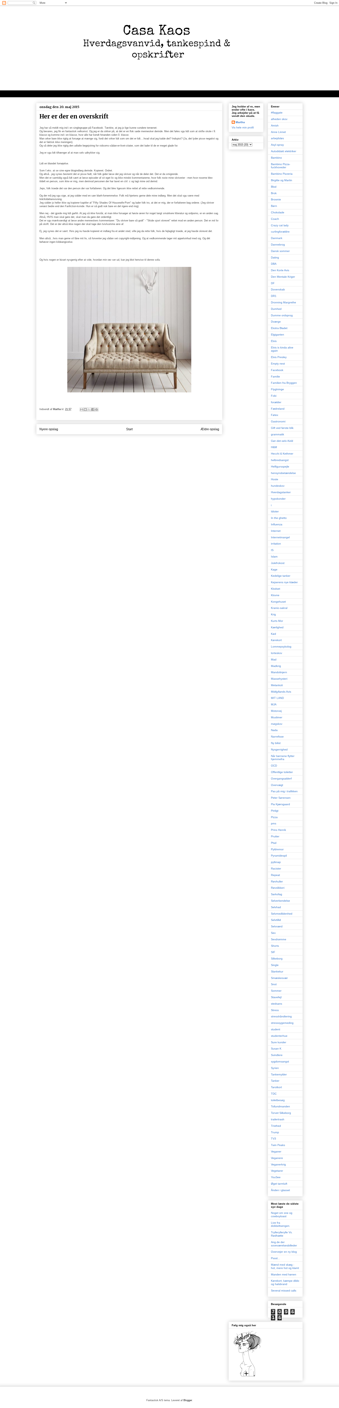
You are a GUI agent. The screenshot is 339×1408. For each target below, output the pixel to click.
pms (273, 823)
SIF (273, 952)
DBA (273, 263)
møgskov (276, 723)
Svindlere (276, 1055)
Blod (273, 186)
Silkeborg (276, 958)
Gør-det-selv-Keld (282, 440)
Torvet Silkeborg (281, 1112)
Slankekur (277, 971)
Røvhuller (277, 881)
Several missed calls (283, 1290)
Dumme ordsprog (282, 315)
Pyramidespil (279, 855)
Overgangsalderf (281, 778)
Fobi (273, 395)
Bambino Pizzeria (282, 173)
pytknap (276, 862)
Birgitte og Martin (281, 180)
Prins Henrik (278, 829)
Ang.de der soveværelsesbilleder (284, 1244)
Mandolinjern (279, 672)
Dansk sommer (280, 251)
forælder (276, 402)
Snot (274, 984)
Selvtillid (276, 919)
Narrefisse (277, 736)
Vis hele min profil (243, 127)
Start (129, 429)
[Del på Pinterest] (96, 409)
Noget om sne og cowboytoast (281, 1214)
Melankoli (277, 685)
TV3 (273, 1138)
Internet (276, 530)
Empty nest (278, 363)
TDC (274, 1093)
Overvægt (277, 785)
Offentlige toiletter (282, 772)
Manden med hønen (283, 1274)
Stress (275, 1010)
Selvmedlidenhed (281, 913)
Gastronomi (278, 421)
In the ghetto (279, 517)
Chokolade (277, 212)
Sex (273, 932)
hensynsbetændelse (283, 473)
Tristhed (276, 1125)
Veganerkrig (278, 1164)
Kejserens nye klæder (284, 582)
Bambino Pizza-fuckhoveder (280, 166)
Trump (275, 1132)
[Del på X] (89, 409)
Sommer (276, 990)
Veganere (277, 1158)
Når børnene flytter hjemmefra (282, 757)
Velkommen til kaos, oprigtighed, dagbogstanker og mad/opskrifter (85, 93)
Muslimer (276, 717)
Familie (275, 376)
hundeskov (277, 485)
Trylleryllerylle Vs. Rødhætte (282, 1234)
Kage (274, 569)
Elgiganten (277, 334)
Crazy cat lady (280, 225)
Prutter (275, 836)
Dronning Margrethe (283, 302)
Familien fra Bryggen (284, 382)
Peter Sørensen (281, 797)
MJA (273, 704)
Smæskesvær (279, 978)
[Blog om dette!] (85, 409)
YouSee (276, 1177)
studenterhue (279, 1035)
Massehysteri (279, 678)
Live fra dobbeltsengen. (280, 1224)
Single (275, 965)
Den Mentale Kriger (283, 276)
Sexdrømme (278, 939)
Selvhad (276, 907)
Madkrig (276, 666)
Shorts (275, 945)
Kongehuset (278, 601)
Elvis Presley (279, 357)
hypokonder (278, 498)
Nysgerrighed (279, 749)
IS (272, 550)
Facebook (277, 370)
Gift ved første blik (282, 427)
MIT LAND (277, 697)
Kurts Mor (277, 620)
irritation (276, 543)
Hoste (274, 479)
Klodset (275, 588)
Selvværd (276, 926)
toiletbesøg (278, 1100)
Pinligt (274, 810)
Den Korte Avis (280, 270)
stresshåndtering (281, 1016)
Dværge (276, 321)
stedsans (276, 1003)
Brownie (276, 199)
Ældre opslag (209, 429)
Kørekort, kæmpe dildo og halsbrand (285, 1282)
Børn (274, 205)
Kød (273, 633)
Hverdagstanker (281, 492)
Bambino (276, 157)
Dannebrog (278, 244)
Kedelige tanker (280, 575)
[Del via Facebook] (93, 409)
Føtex (274, 415)
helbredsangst (280, 460)
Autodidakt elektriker (283, 151)
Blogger (187, 1400)
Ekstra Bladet (279, 328)
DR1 (273, 295)
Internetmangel (280, 537)
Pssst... (275, 1258)
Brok (274, 193)
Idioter (275, 511)
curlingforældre (280, 231)
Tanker (275, 1080)
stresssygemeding (282, 1022)
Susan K (276, 1048)
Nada (274, 730)
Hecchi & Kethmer (282, 453)
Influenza (276, 524)
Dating (275, 257)
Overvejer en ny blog (284, 1251)
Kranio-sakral (279, 607)
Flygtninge (277, 389)
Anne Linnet (278, 132)
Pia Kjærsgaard (280, 804)
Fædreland (277, 408)
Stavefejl (276, 997)
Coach (275, 218)
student (275, 1029)
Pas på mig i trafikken (284, 791)
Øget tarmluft (279, 1183)
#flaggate (276, 112)
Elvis (274, 341)
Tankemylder (279, 1074)
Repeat (275, 875)
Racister (276, 868)
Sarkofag (276, 894)
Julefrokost (277, 563)
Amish (275, 125)
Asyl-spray (277, 144)
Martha (240, 122)
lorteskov (276, 653)
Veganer (276, 1151)
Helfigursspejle (280, 466)
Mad (273, 659)
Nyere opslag (48, 429)
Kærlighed (277, 627)
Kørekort (276, 640)
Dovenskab (278, 289)
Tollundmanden (280, 1106)
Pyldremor (277, 849)
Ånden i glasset (280, 1190)
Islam (274, 556)
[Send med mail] (82, 409)
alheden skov (279, 119)
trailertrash (277, 1119)
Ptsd (273, 842)
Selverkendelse (280, 900)
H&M (274, 447)
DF (273, 283)
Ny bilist (276, 743)
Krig (273, 614)
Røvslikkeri (277, 887)
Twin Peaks (278, 1145)
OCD (274, 765)
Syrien (275, 1068)
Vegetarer (277, 1170)
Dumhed (276, 308)
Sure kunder (278, 1042)
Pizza (274, 817)
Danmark (276, 238)
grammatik (277, 434)
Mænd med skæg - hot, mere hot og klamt (285, 1266)
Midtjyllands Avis (281, 691)
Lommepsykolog (281, 646)
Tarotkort (276, 1087)
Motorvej (276, 710)
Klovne (275, 595)
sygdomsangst (280, 1061)
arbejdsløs (277, 138)
